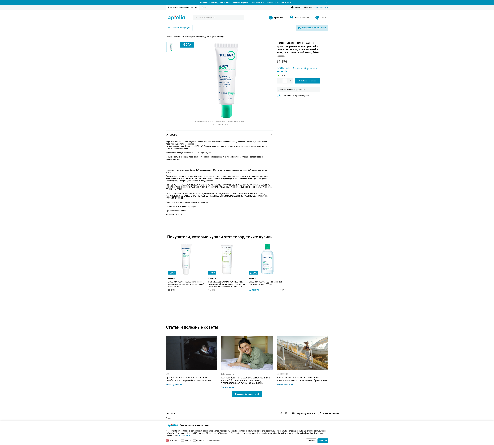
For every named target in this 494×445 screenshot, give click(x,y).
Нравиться (278, 17)
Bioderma (281, 56)
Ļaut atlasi (311, 441)
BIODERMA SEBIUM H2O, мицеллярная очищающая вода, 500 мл (265, 283)
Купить (288, 2)
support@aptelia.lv (320, 7)
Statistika (187, 440)
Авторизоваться (302, 17)
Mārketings (200, 440)
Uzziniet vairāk (185, 435)
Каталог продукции (180, 27)
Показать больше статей (247, 394)
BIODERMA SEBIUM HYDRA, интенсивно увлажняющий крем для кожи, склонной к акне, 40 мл (186, 284)
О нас (204, 7)
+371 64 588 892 (331, 413)
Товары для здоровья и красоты (182, 7)
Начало (168, 37)
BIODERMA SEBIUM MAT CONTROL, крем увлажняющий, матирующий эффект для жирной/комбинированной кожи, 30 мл (226, 284)
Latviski (297, 7)
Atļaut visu (323, 441)
